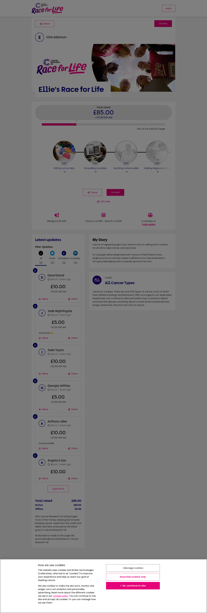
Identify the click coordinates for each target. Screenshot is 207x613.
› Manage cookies (133, 568)
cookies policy (60, 596)
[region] (103, 586)
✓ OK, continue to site (133, 585)
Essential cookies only (133, 576)
